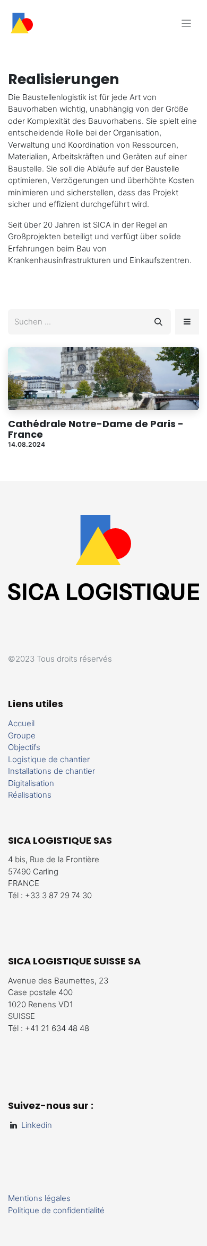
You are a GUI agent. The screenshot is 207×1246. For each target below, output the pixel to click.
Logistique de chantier (49, 759)
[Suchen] (158, 322)
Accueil (21, 723)
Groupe (22, 735)
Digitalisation (31, 783)
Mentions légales (39, 1198)
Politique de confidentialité (56, 1210)
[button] (187, 322)
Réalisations (29, 795)
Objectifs (24, 747)
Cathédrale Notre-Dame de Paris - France (96, 429)
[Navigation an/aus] (186, 23)
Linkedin (34, 1125)
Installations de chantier (51, 771)
